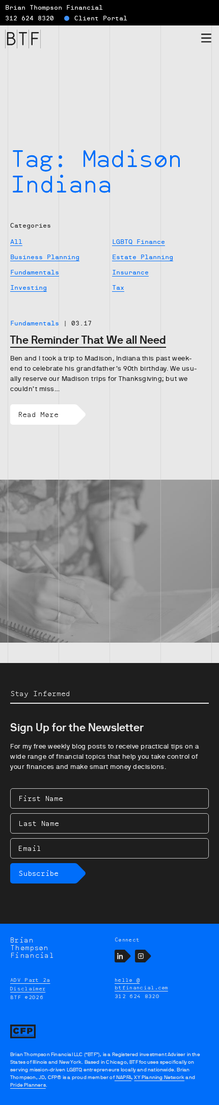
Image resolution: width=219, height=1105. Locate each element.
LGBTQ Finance (138, 241)
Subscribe (38, 873)
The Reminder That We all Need (88, 340)
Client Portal (100, 18)
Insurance (130, 272)
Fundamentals (34, 272)
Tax (118, 287)
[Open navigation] (206, 40)
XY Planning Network (159, 1077)
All (16, 241)
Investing (28, 287)
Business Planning (44, 257)
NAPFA (123, 1077)
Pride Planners (28, 1085)
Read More (38, 414)
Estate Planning (142, 257)
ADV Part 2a (30, 980)
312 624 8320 (29, 18)
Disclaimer (27, 988)
